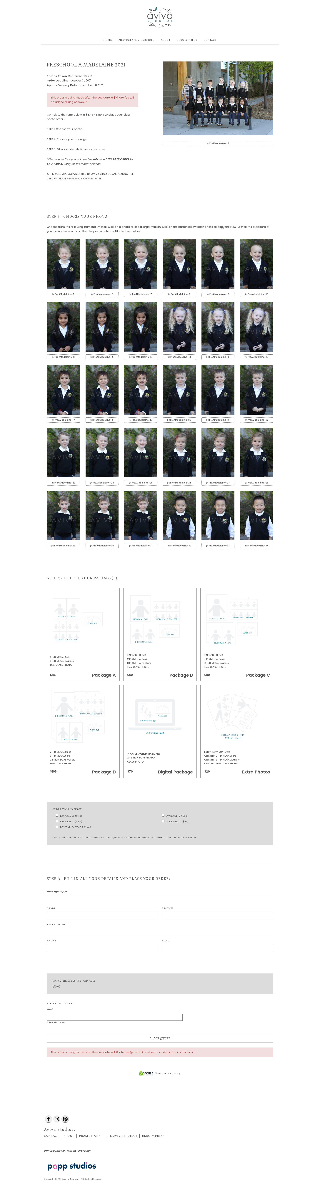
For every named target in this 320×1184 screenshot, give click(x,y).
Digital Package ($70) (75, 827)
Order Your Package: (67, 809)
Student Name (57, 892)
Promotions (90, 1136)
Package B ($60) (177, 815)
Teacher (168, 908)
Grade (51, 908)
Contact (210, 39)
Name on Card (56, 1022)
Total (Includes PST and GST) (73, 980)
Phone (51, 940)
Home (107, 39)
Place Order (160, 1039)
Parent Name (56, 924)
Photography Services (136, 39)
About (166, 39)
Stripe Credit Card (60, 1003)
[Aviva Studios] (160, 17)
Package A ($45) (71, 815)
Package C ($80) (71, 821)
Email (166, 940)
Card (50, 1008)
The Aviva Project (121, 1136)
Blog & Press (187, 39)
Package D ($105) (178, 821)
